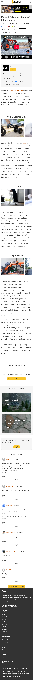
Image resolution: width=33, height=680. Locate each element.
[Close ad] (30, 7)
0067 (25, 143)
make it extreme (16, 91)
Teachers (4, 632)
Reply (16, 480)
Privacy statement (8, 671)
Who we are (5, 650)
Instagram (8, 84)
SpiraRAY (9, 505)
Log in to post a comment (16, 586)
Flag (5, 476)
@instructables (9, 658)
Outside (4, 629)
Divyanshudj (10, 486)
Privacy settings (21, 671)
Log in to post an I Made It (16, 379)
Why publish (6, 640)
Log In (17, 447)
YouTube (16, 84)
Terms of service (22, 668)
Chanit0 (8, 570)
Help (3, 645)
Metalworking (26, 23)
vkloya (8, 459)
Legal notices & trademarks (11, 676)
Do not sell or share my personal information (16, 674)
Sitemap (4, 647)
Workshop (17, 23)
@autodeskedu (9, 662)
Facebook (20, 82)
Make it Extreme (8, 23)
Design (4, 619)
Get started (5, 642)
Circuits (4, 614)
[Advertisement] (16, 9)
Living (4, 627)
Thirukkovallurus (11, 532)
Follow (13, 70)
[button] (2, 2)
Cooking (4, 624)
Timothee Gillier (11, 551)
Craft (3, 622)
